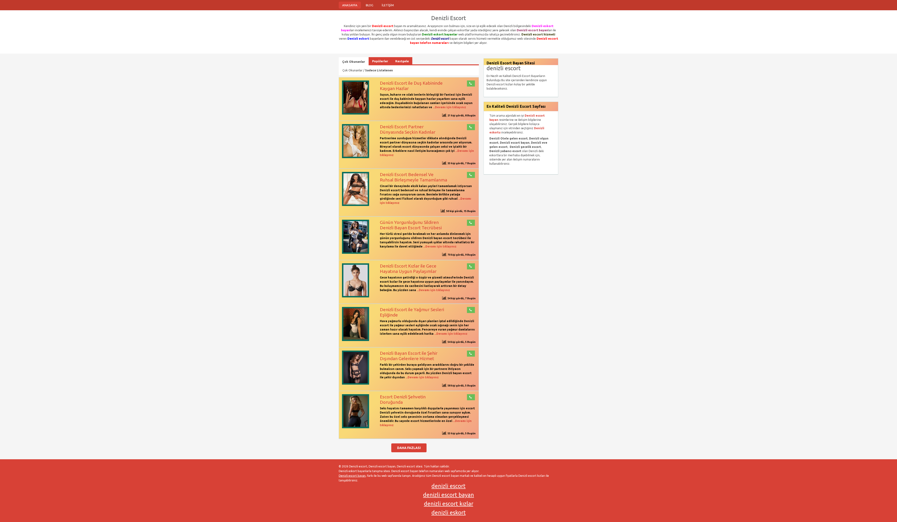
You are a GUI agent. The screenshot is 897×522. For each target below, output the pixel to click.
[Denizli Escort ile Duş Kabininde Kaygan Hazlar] (355, 113)
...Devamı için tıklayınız (449, 107)
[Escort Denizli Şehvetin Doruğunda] (355, 427)
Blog (369, 5)
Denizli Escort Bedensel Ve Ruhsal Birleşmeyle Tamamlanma (413, 177)
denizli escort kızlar (448, 504)
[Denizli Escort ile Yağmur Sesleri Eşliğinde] (355, 339)
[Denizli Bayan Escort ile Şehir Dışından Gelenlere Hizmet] (355, 383)
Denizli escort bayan (352, 475)
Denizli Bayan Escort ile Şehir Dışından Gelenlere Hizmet (409, 356)
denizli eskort (448, 512)
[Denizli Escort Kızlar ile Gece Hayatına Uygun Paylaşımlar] (355, 296)
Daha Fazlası (409, 448)
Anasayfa (349, 5)
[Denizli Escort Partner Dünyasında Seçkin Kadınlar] (355, 157)
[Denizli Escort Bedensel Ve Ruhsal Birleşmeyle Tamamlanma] (355, 204)
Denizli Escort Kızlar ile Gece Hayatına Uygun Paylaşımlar (408, 268)
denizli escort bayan (448, 495)
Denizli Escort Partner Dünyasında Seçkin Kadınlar (407, 129)
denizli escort (448, 486)
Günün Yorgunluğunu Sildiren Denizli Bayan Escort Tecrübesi (411, 225)
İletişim (388, 5)
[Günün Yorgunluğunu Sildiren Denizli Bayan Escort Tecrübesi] (355, 252)
